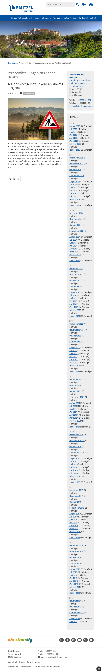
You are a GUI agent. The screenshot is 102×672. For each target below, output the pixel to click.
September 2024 (76, 231)
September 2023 (76, 286)
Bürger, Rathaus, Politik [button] (21, 18)
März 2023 (73, 307)
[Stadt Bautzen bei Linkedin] (91, 642)
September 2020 (76, 452)
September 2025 (76, 175)
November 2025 (76, 164)
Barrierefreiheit (34, 662)
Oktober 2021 (75, 391)
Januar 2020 (74, 482)
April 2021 (73, 415)
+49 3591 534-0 (51, 651)
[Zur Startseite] (21, 7)
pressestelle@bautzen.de (81, 106)
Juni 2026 (73, 132)
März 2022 (73, 362)
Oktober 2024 (75, 225)
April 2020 (73, 470)
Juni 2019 (73, 520)
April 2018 (73, 581)
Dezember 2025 (76, 158)
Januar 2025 (74, 205)
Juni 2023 (73, 298)
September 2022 (76, 342)
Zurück (16, 179)
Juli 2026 (73, 129)
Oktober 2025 (75, 169)
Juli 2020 (73, 461)
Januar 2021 (74, 427)
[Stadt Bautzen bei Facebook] (67, 642)
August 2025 (74, 181)
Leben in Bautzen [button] (43, 18)
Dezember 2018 (76, 545)
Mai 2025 (73, 190)
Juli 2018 (73, 572)
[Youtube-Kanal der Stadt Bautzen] (79, 642)
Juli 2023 (73, 295)
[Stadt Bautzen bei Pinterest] (85, 642)
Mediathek (12, 662)
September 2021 (76, 397)
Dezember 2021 (76, 379)
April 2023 (73, 304)
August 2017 (74, 618)
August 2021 (74, 403)
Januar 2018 (74, 593)
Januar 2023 (74, 316)
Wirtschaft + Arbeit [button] (87, 18)
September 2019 (76, 508)
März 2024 (73, 252)
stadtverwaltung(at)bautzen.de (55, 657)
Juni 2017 (73, 621)
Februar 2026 (75, 144)
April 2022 (73, 359)
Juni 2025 (73, 187)
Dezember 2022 (76, 324)
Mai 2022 (73, 356)
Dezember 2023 (76, 268)
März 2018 (73, 584)
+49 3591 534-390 (83, 100)
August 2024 (74, 237)
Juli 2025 (73, 184)
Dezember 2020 (76, 435)
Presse (22, 662)
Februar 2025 (75, 199)
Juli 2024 (73, 240)
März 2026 (73, 141)
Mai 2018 (73, 578)
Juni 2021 (73, 409)
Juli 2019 (73, 517)
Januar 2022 (74, 371)
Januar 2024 (74, 260)
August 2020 (74, 458)
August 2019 (74, 514)
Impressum (13, 667)
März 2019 (73, 528)
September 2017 (76, 613)
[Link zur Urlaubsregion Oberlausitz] (20, 640)
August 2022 (74, 348)
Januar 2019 (74, 537)
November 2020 (76, 440)
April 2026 (73, 138)
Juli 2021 (73, 406)
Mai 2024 (73, 246)
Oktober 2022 (75, 336)
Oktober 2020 (75, 446)
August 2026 (74, 126)
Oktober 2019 (75, 502)
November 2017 (76, 601)
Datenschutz (25, 667)
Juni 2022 (73, 353)
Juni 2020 (73, 464)
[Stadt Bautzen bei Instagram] (73, 642)
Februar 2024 (75, 255)
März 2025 (73, 196)
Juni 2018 (73, 575)
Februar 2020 (75, 476)
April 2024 (73, 249)
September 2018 (76, 563)
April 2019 (73, 526)
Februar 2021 (75, 421)
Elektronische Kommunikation (46, 667)
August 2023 (74, 292)
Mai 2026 (73, 135)
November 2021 (76, 385)
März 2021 (73, 418)
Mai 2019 (73, 523)
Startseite (12, 63)
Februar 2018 (75, 587)
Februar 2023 (75, 310)
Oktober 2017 (75, 607)
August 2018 (74, 569)
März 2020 (73, 473)
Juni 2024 (73, 243)
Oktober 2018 (75, 557)
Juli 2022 (73, 350)
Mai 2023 (73, 301)
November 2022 (76, 330)
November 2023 (76, 274)
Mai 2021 (73, 412)
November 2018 (76, 551)
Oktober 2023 (75, 280)
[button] (84, 4)
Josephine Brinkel (77, 86)
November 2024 (76, 219)
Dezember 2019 (76, 490)
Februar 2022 (75, 365)
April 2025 (73, 193)
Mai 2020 (73, 467)
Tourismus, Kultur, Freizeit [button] (64, 18)
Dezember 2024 (76, 213)
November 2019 (76, 496)
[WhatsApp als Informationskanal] (61, 642)
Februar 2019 (75, 531)
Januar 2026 (74, 150)
